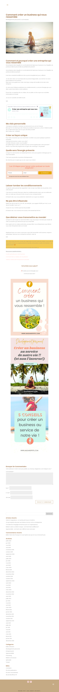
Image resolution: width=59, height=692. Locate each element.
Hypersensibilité (10, 653)
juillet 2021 (8, 625)
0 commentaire (25, 19)
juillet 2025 (8, 558)
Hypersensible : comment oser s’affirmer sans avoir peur (20, 529)
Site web (8, 497)
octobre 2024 (9, 576)
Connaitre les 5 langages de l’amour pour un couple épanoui (22, 524)
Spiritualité (8, 660)
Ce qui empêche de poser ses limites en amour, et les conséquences (24, 522)
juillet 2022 (8, 598)
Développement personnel (13, 19)
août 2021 (8, 623)
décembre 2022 (10, 592)
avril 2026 (8, 547)
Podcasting (9, 655)
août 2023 (8, 583)
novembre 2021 (10, 616)
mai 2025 (8, 563)
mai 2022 (8, 603)
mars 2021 (8, 634)
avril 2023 (8, 587)
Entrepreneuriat (10, 651)
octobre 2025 (9, 552)
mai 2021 (8, 629)
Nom (7, 488)
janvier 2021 (9, 638)
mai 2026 (8, 545)
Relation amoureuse (11, 657)
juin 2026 (8, 543)
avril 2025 (8, 565)
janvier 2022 (9, 612)
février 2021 (8, 636)
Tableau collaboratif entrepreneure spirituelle (17, 259)
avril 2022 (8, 605)
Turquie (8, 662)
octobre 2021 (9, 618)
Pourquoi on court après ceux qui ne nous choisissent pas (30, 535)
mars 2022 (8, 607)
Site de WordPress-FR (11, 674)
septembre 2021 (10, 620)
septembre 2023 (10, 581)
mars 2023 (8, 589)
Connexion (8, 668)
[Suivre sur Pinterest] (31, 682)
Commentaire (10, 471)
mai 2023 (8, 585)
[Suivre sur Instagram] (28, 682)
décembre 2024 (10, 572)
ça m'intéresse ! (45, 172)
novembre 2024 (10, 574)
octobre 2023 (9, 578)
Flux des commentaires (12, 672)
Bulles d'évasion (10, 646)
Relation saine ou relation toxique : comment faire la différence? (22, 527)
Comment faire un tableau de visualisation (17, 257)
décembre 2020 (10, 640)
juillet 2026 (8, 541)
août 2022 (8, 596)
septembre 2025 (10, 554)
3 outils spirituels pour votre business (15, 254)
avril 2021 (8, 632)
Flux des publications (11, 670)
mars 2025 (8, 567)
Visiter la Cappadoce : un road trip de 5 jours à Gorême (20, 520)
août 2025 (8, 556)
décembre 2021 (10, 614)
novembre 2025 (10, 549)
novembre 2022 (10, 594)
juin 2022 (8, 601)
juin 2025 (8, 561)
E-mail (8, 493)
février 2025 (9, 569)
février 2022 (9, 609)
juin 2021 (8, 627)
